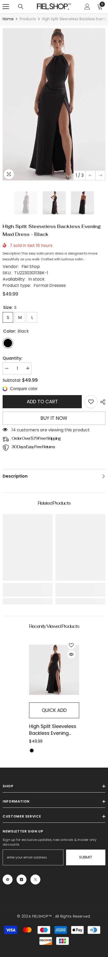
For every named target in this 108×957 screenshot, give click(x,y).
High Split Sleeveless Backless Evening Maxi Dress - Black (52, 730)
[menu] (6, 6)
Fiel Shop (30, 266)
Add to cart (42, 401)
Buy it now (54, 418)
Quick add (54, 710)
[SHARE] (101, 402)
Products (28, 19)
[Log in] (87, 6)
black (31, 750)
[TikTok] (21, 879)
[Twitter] (35, 879)
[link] (91, 401)
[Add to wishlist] (71, 645)
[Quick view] (71, 654)
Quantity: (12, 358)
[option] (54, 104)
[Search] (21, 6)
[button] (90, 175)
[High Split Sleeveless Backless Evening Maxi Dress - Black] (54, 669)
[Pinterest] (8, 879)
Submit (85, 857)
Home (8, 19)
